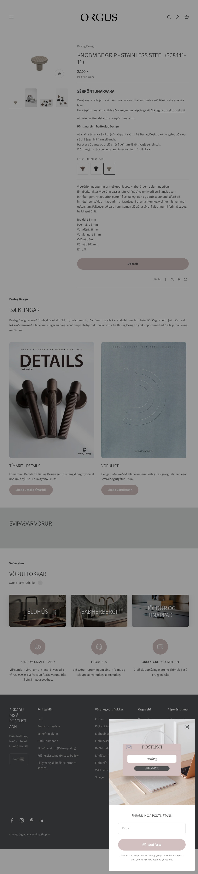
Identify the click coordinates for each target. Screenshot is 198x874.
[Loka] (187, 727)
